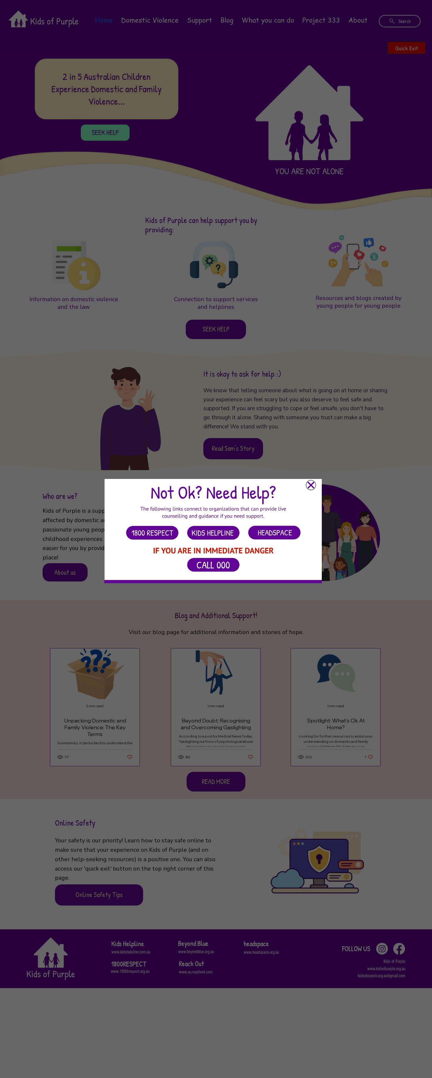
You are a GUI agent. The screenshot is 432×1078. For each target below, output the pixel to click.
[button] (311, 485)
